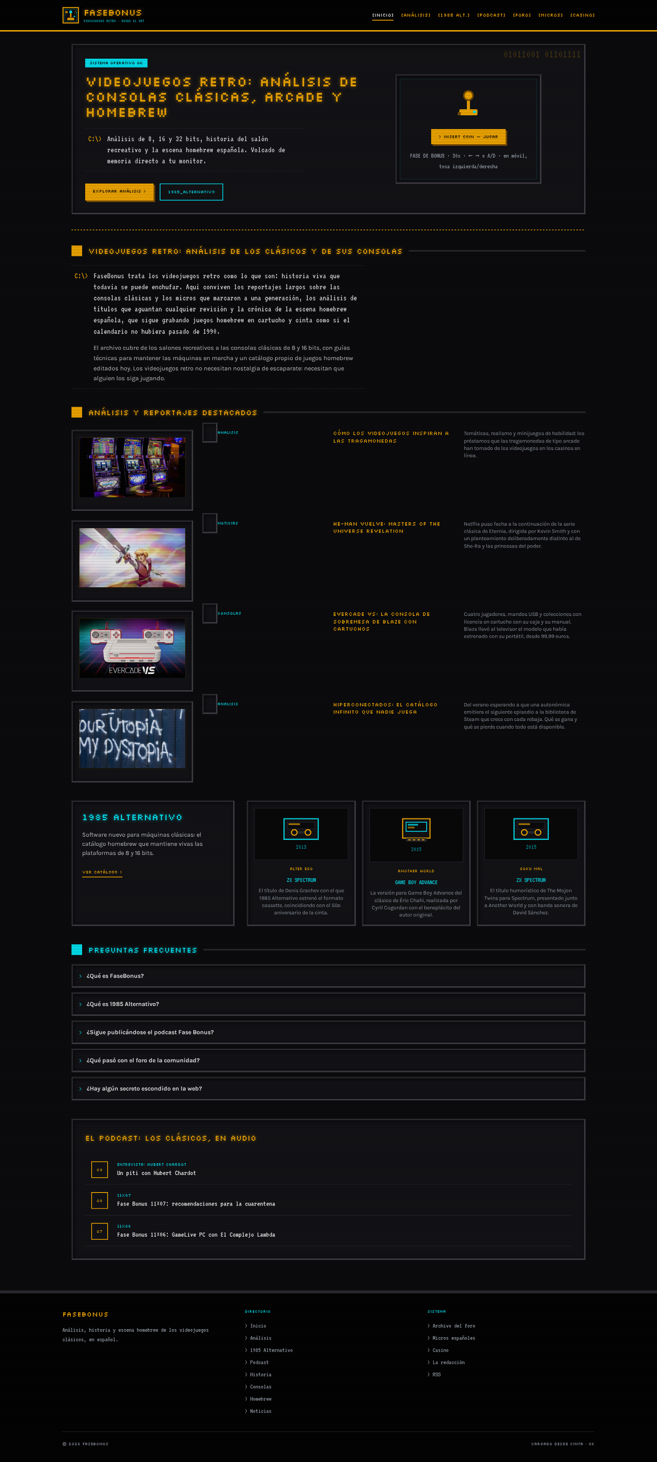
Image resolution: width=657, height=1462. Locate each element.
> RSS (434, 1374)
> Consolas (258, 1386)
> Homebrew (258, 1398)
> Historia (258, 1374)
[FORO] (522, 15)
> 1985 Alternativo (269, 1350)
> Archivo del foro (451, 1325)
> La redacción (446, 1362)
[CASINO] (582, 15)
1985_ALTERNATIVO (191, 192)
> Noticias (258, 1411)
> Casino (438, 1350)
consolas (229, 613)
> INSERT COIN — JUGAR (468, 136)
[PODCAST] (491, 15)
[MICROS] (550, 15)
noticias (227, 523)
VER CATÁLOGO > (102, 872)
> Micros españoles (451, 1337)
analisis (227, 432)
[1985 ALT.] (454, 15)
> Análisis (258, 1337)
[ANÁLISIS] (415, 15)
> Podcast (257, 1362)
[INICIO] (383, 15)
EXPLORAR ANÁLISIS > (119, 191)
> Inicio (255, 1325)
